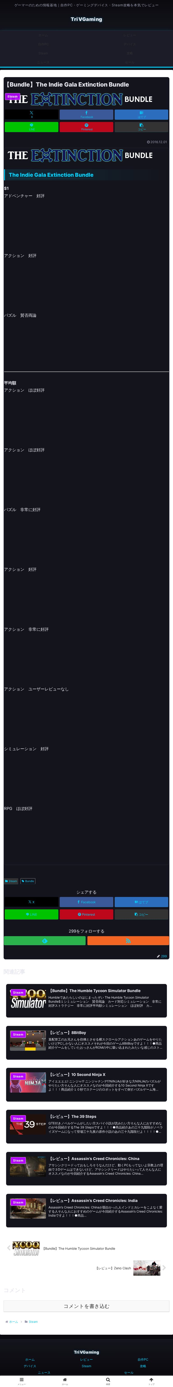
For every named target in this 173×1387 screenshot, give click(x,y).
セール (129, 1372)
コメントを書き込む (87, 1306)
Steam (13, 881)
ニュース (44, 1372)
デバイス (30, 1366)
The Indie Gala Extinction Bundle (51, 175)
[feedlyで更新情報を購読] (45, 940)
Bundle (29, 881)
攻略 (143, 1366)
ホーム (30, 1359)
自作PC (143, 1359)
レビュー (86, 1359)
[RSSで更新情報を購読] (128, 940)
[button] (141, 127)
